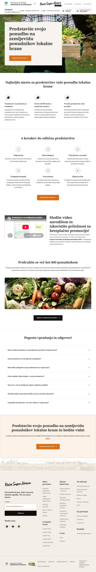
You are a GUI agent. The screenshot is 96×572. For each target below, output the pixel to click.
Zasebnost (51, 561)
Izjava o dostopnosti (44, 566)
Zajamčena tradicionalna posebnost (64, 513)
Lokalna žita (46, 546)
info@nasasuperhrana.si (84, 533)
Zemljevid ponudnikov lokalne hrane (47, 491)
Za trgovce (80, 519)
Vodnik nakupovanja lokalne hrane (47, 499)
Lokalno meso (47, 529)
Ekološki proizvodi (65, 494)
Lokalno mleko (47, 532)
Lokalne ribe (46, 535)
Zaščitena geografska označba (63, 506)
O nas (61, 537)
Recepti (45, 515)
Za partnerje (87, 4)
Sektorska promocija (83, 486)
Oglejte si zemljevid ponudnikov (47, 317)
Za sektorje (78, 4)
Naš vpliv (62, 541)
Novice (79, 498)
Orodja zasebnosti (62, 561)
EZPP (78, 505)
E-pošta (7, 502)
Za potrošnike (68, 4)
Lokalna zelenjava (48, 542)
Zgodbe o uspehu (82, 495)
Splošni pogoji (42, 561)
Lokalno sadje (47, 539)
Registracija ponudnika (46, 446)
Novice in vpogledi (82, 516)
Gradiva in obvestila (82, 502)
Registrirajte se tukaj (19, 58)
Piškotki (72, 561)
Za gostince (80, 523)
